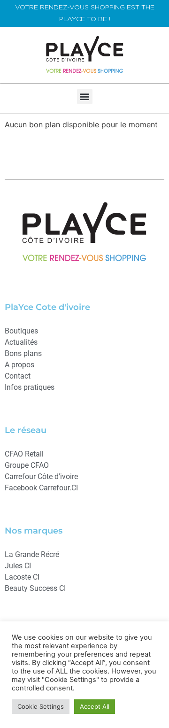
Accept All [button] (94, 706)
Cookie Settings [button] (40, 706)
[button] (84, 96)
